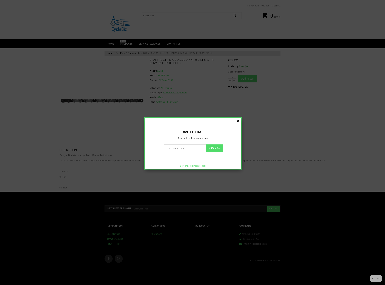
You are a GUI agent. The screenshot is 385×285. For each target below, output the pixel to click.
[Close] (238, 121)
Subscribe (214, 148)
